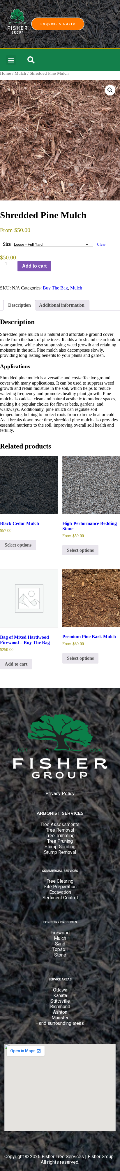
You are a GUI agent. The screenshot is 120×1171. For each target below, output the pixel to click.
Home (5, 73)
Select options (18, 544)
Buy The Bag (55, 287)
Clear (101, 244)
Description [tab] (19, 305)
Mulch (20, 73)
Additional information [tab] (61, 305)
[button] (11, 60)
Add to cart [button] (16, 664)
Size (7, 244)
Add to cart (34, 265)
